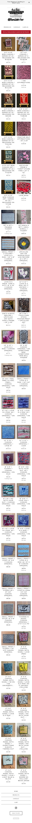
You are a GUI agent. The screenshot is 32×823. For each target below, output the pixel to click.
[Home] (16, 15)
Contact (17, 27)
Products (7, 27)
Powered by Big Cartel (16, 818)
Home (16, 791)
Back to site (16, 813)
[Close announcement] (29, 2)
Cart (16, 802)
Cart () (25, 27)
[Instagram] (16, 807)
